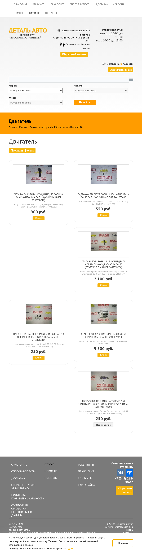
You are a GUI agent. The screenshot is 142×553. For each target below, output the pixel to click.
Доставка (102, 4)
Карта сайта (86, 485)
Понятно (123, 543)
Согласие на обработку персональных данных (22, 510)
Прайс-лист (58, 4)
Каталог (34, 13)
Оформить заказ (121, 70)
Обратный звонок (125, 490)
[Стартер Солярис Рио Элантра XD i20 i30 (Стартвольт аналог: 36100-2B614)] (103, 317)
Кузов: (12, 97)
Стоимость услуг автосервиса (23, 486)
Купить (39, 218)
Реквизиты (39, 4)
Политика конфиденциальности (26, 496)
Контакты (51, 13)
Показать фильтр (22, 150)
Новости (118, 4)
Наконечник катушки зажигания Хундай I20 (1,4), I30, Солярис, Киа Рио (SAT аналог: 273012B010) (38, 337)
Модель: (78, 85)
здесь (70, 548)
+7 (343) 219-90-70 (63, 37)
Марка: (13, 85)
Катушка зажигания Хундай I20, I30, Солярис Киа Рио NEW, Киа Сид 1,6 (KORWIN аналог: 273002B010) (39, 197)
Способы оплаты (80, 4)
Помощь (19, 13)
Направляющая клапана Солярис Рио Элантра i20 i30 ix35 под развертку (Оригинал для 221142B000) (103, 404)
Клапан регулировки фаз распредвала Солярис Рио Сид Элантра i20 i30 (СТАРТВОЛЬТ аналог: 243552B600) (103, 264)
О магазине (20, 4)
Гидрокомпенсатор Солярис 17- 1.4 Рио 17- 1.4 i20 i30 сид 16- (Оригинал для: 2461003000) (103, 196)
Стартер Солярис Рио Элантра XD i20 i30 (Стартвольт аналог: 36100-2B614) (103, 336)
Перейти (84, 102)
